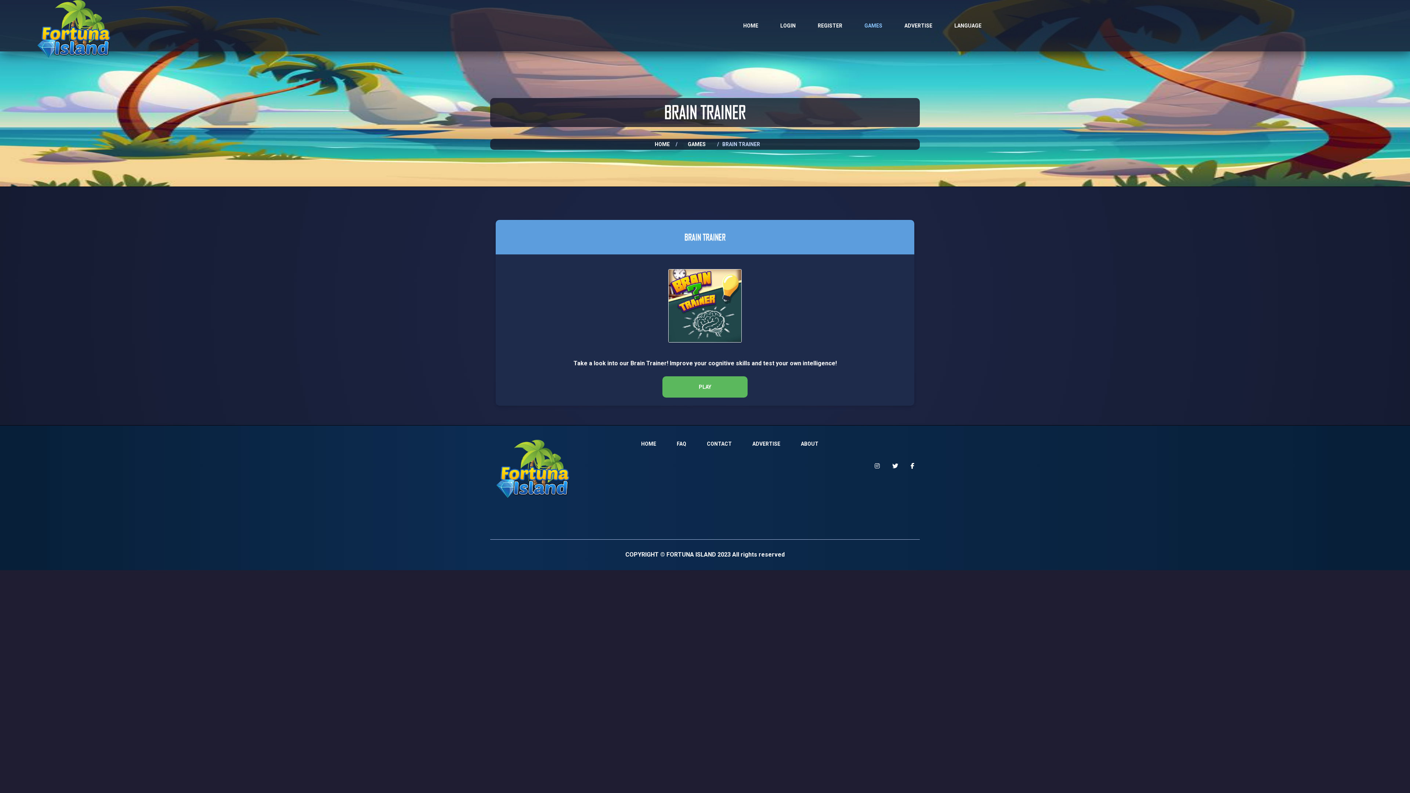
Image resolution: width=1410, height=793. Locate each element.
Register (830, 26)
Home (750, 26)
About (809, 444)
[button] (705, 387)
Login (788, 26)
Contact (719, 444)
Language (967, 26)
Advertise (918, 26)
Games (873, 26)
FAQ (681, 444)
